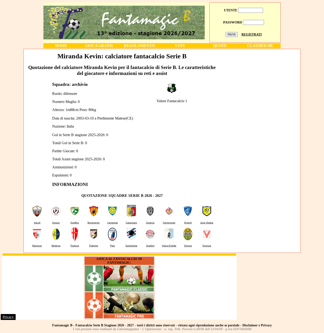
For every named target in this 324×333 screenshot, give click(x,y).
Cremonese (169, 222)
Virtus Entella (169, 245)
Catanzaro (131, 222)
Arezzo (56, 222)
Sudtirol (150, 245)
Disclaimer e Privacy (257, 325)
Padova (74, 245)
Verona (188, 245)
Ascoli (37, 222)
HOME (61, 46)
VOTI (180, 46)
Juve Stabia (206, 222)
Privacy (8, 317)
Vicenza (206, 245)
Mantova (37, 245)
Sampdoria (131, 245)
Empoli (188, 222)
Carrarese (112, 222)
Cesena (150, 222)
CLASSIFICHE (260, 46)
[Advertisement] (260, 83)
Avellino (74, 222)
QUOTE (220, 46)
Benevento (94, 222)
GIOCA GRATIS (99, 46)
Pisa (112, 245)
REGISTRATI (251, 34)
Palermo (93, 245)
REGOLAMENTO (139, 46)
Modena (55, 245)
